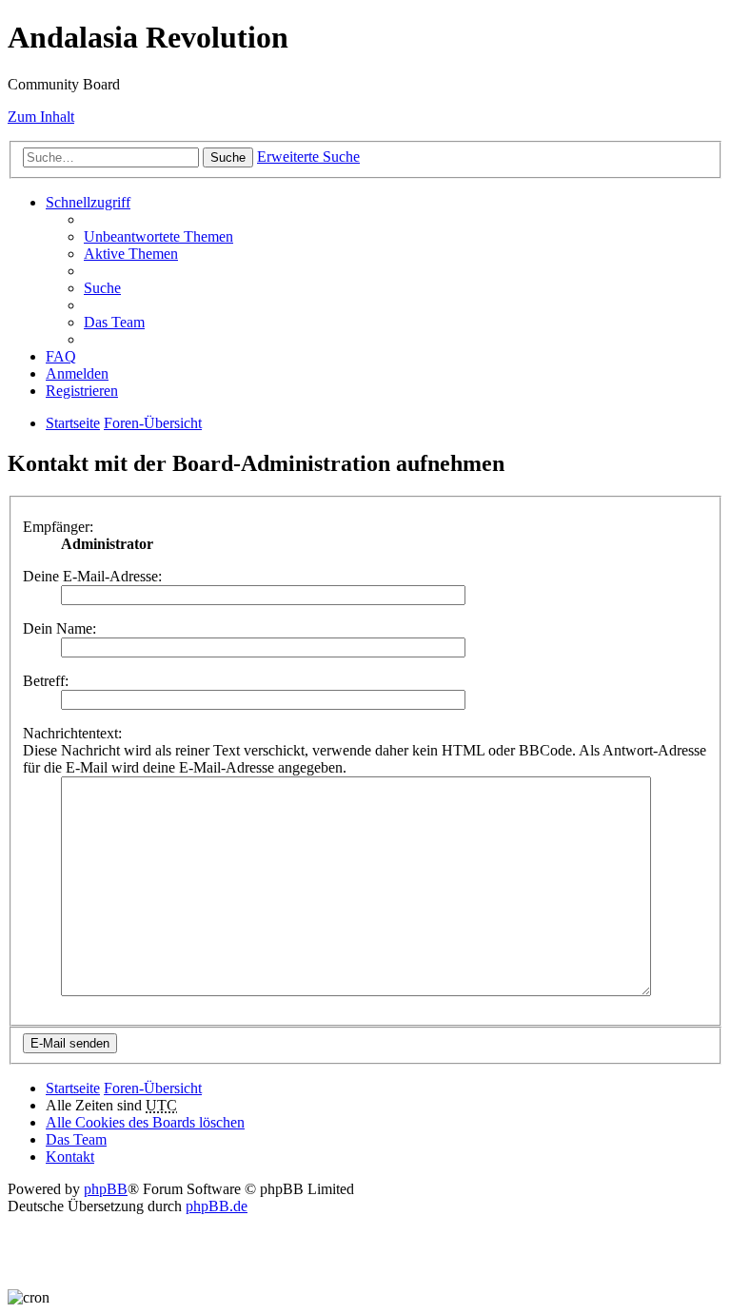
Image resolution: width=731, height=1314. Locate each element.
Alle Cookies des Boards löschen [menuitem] (145, 1122)
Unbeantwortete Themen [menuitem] (158, 236)
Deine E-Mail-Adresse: (92, 576)
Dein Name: (59, 628)
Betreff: (46, 681)
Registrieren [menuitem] (82, 390)
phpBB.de (216, 1206)
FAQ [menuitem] (61, 356)
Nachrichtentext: (72, 733)
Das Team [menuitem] (114, 322)
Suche (228, 157)
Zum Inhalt (41, 116)
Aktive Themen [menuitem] (131, 253)
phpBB (106, 1189)
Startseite (73, 423)
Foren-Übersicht (153, 423)
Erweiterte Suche (308, 156)
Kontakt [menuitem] (70, 1156)
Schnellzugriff (88, 202)
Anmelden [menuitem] (77, 373)
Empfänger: (58, 527)
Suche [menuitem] (102, 288)
